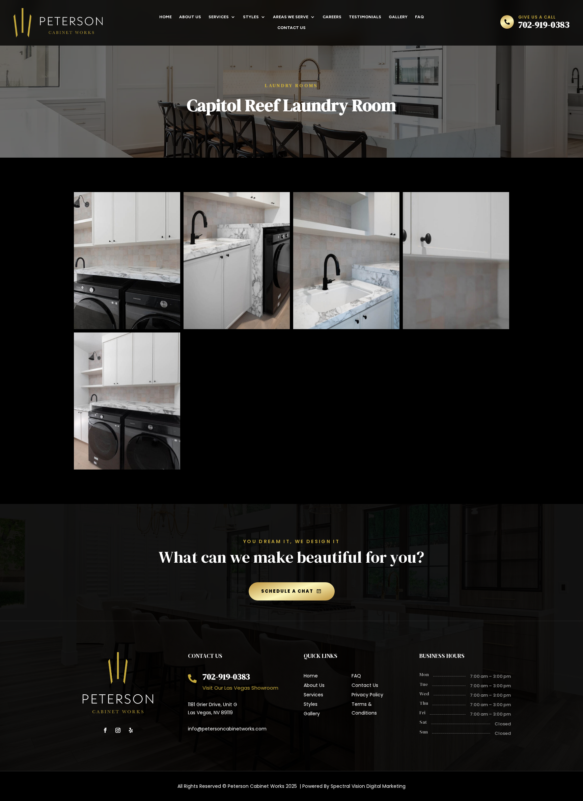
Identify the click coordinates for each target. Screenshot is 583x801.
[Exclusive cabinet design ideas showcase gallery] (456, 327)
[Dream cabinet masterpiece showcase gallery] (127, 468)
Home (165, 17)
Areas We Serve (290, 17)
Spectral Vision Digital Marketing (368, 786)
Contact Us (291, 27)
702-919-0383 (544, 25)
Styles (251, 17)
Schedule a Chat (287, 591)
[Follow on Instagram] (118, 730)
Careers (332, 17)
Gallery (398, 17)
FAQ (419, 17)
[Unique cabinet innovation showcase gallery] (237, 327)
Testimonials (365, 17)
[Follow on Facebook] (105, 730)
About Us (190, 17)
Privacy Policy (367, 694)
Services (219, 17)
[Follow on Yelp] (131, 730)
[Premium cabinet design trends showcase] (127, 327)
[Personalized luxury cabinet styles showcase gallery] (346, 327)
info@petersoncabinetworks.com (227, 728)
